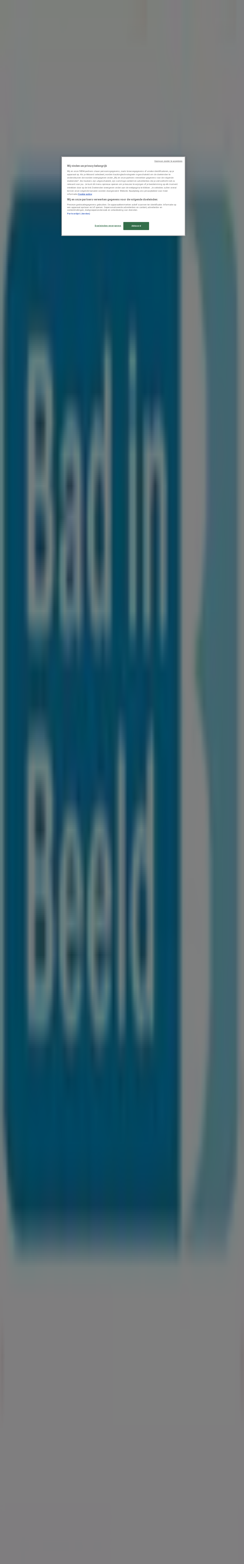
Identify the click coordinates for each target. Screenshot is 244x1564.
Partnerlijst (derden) (78, 213)
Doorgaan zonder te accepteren (168, 161)
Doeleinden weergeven (108, 225)
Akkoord (136, 225)
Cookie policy (85, 194)
